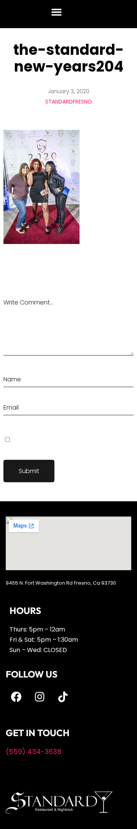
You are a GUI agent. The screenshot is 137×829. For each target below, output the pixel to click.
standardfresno (68, 101)
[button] (56, 12)
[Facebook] (16, 697)
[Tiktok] (62, 697)
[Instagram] (39, 697)
